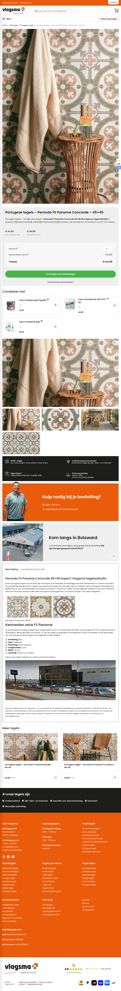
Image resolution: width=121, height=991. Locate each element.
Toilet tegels (47, 875)
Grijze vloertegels (89, 832)
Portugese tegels (27, 25)
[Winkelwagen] (116, 10)
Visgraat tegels (8, 885)
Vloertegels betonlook (91, 851)
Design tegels (7, 888)
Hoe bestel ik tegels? (10, 3)
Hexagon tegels (8, 878)
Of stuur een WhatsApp (12, 850)
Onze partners (88, 910)
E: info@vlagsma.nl (10, 847)
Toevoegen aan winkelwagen (60, 274)
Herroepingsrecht (9, 914)
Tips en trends (88, 906)
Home (4, 25)
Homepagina (47, 905)
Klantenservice (26, 3)
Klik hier (26, 657)
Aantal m (13, 249)
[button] (6, 18)
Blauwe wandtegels (10, 868)
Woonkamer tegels (50, 878)
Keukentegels (47, 871)
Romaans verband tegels (92, 838)
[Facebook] (8, 856)
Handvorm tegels (9, 891)
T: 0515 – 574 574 (9, 843)
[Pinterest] (13, 856)
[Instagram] (3, 856)
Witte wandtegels (9, 875)
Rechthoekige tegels (90, 835)
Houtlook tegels (88, 845)
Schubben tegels (9, 881)
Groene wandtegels (10, 871)
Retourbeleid (7, 911)
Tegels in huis (47, 888)
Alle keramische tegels (51, 891)
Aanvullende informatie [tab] (32, 569)
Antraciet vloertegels (90, 828)
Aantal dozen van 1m (19, 255)
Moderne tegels (88, 875)
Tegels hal (46, 885)
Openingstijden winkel (51, 911)
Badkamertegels (49, 868)
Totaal (13, 262)
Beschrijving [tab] (11, 569)
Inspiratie (86, 900)
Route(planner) (48, 908)
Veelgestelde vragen (10, 905)
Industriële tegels (89, 868)
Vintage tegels (88, 878)
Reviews (85, 903)
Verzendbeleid (8, 908)
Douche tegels (48, 881)
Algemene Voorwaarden (12, 918)
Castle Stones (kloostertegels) (94, 842)
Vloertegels (13, 25)
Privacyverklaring (9, 921)
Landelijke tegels (89, 871)
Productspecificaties (50, 914)
